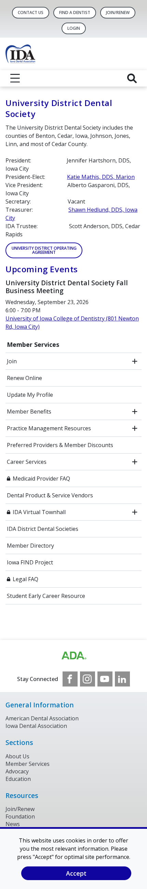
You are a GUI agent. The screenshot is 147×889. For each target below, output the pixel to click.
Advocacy (17, 771)
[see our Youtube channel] (104, 679)
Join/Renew (118, 12)
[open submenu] (134, 361)
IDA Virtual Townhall (39, 512)
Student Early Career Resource (46, 596)
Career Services (26, 462)
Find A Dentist (74, 12)
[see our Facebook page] (70, 679)
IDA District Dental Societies (42, 529)
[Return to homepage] (73, 53)
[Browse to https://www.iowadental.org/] (73, 655)
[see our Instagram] (87, 679)
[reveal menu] (15, 78)
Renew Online (24, 378)
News (12, 824)
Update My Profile (30, 394)
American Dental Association (42, 718)
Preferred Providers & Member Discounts (60, 445)
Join (12, 361)
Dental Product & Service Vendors (50, 495)
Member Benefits (29, 411)
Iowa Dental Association (36, 726)
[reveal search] (132, 78)
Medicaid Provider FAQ (41, 478)
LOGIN (73, 28)
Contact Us (30, 12)
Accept (76, 873)
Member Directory (30, 545)
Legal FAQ (25, 579)
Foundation (20, 816)
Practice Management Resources (49, 428)
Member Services (33, 344)
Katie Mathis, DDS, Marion (101, 177)
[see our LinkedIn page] (122, 679)
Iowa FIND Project (30, 562)
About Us (17, 756)
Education (18, 779)
